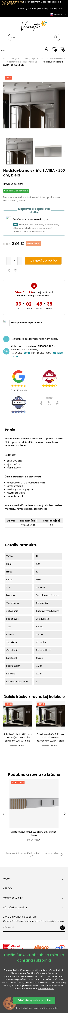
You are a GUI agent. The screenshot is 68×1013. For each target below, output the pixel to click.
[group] (34, 813)
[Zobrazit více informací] (50, 219)
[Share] (41, 403)
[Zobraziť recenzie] (49, 379)
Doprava (42, 8)
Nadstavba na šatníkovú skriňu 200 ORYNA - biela (34, 833)
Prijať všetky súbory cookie (34, 1000)
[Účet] (46, 48)
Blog (61, 8)
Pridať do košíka (44, 260)
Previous (4, 151)
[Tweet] (49, 403)
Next (64, 151)
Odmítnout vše (18, 1008)
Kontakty (53, 8)
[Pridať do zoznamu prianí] (10, 270)
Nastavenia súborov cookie (43, 1008)
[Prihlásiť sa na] (62, 927)
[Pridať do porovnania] (17, 270)
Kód (6, 184)
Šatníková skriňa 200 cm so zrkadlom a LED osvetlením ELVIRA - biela (50, 737)
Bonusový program (27, 8)
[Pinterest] (57, 403)
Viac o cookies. (46, 988)
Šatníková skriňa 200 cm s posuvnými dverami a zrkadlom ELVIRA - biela (17, 737)
